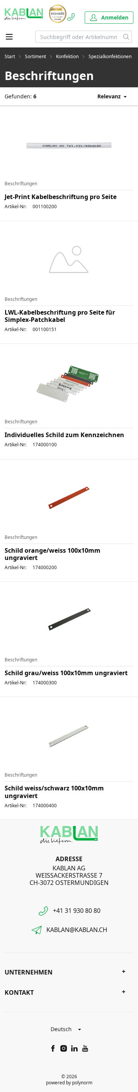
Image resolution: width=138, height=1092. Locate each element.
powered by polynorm (69, 1082)
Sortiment (35, 57)
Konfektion (67, 57)
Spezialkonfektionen (110, 57)
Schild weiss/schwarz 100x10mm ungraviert (54, 792)
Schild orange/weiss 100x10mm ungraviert (52, 554)
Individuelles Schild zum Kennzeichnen (64, 435)
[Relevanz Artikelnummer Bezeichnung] (106, 96)
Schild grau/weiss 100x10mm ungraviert (66, 673)
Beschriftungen (21, 184)
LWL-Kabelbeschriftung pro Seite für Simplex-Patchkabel (60, 316)
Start (10, 57)
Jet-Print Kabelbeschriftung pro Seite (61, 197)
